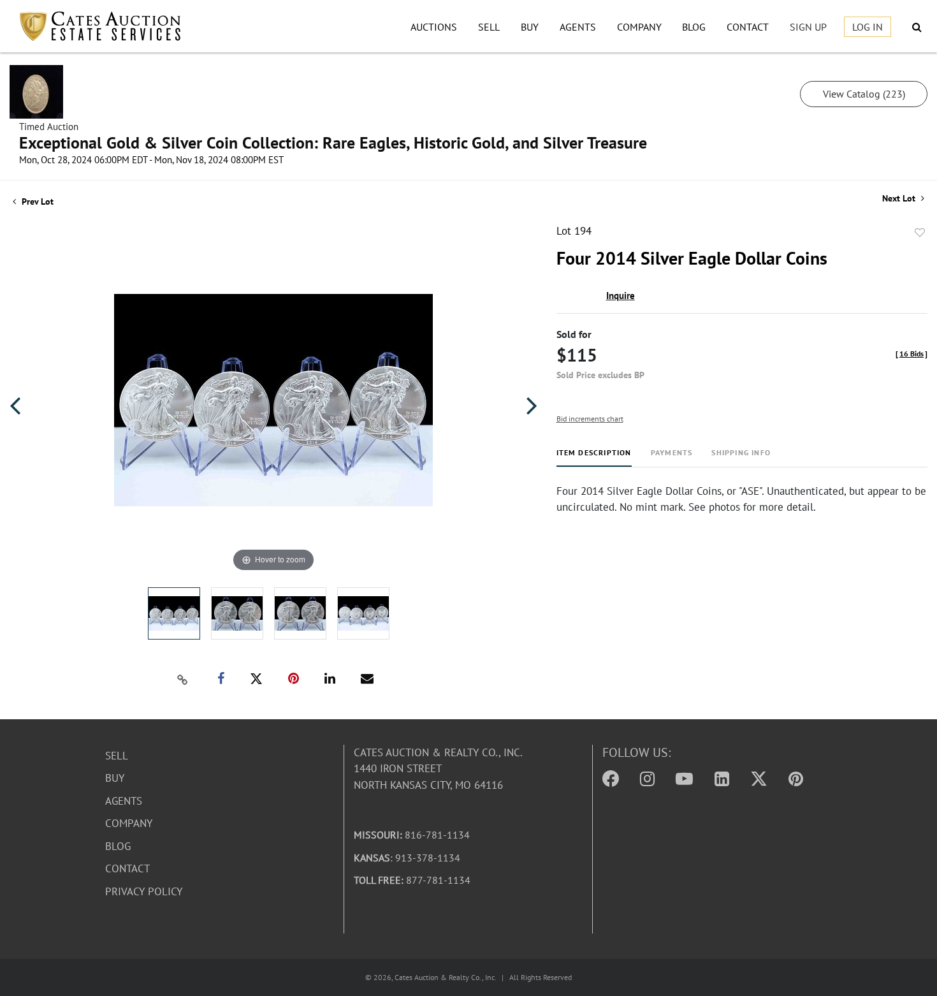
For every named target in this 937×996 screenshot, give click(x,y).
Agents (578, 26)
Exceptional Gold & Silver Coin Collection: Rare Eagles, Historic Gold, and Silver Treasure (333, 142)
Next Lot (900, 198)
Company (639, 26)
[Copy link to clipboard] (182, 679)
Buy (530, 26)
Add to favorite (919, 233)
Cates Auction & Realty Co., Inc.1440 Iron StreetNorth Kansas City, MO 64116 (438, 768)
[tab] (594, 457)
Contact (748, 26)
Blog (694, 26)
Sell (489, 26)
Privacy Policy (143, 891)
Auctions (433, 26)
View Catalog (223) (864, 93)
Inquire (620, 295)
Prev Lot (36, 201)
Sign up (808, 26)
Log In (867, 26)
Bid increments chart (589, 418)
